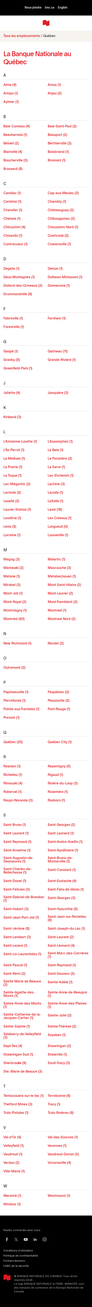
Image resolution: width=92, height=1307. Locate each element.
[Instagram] (44, 1239)
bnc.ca (49, 7)
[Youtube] (25, 1239)
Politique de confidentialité (20, 1256)
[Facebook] (6, 1239)
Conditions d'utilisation (18, 1251)
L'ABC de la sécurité (16, 1266)
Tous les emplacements (21, 36)
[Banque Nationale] (46, 23)
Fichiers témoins (14, 1261)
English (62, 7)
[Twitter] (16, 1239)
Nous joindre (33, 7)
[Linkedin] (35, 1239)
